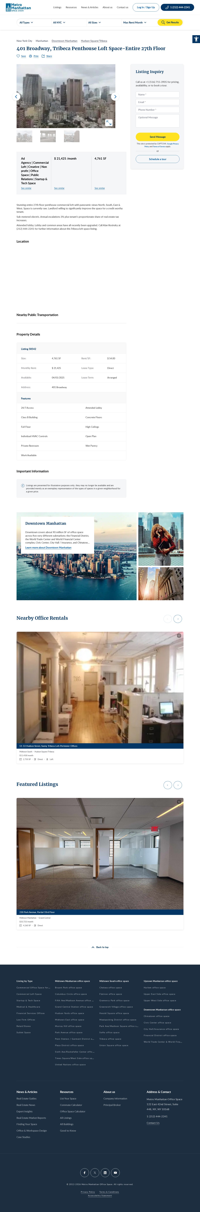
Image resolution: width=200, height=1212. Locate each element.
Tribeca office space (110, 1038)
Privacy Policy (88, 1192)
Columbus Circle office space (71, 994)
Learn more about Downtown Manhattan (48, 547)
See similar (26, 188)
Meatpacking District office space (117, 1019)
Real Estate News (26, 1105)
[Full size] (109, 122)
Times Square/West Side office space (75, 1058)
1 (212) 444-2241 (157, 1116)
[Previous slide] (16, 97)
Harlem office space (155, 987)
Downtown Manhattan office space (162, 1009)
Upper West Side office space (160, 1000)
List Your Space (68, 1098)
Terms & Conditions (109, 1192)
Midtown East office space (69, 1019)
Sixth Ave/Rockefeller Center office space (78, 1051)
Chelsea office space (110, 987)
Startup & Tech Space (28, 1000)
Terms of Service (159, 146)
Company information (115, 1098)
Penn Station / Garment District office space (79, 1038)
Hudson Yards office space (69, 1013)
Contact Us (153, 1122)
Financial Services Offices (31, 1013)
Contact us (122, 7)
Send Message (158, 137)
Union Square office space (113, 1045)
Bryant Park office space (68, 987)
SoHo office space (109, 1032)
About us (107, 7)
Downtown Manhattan (64, 41)
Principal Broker (112, 1105)
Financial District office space (160, 1035)
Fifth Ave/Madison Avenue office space (76, 1000)
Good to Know (68, 1130)
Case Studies (23, 1137)
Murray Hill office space (68, 1026)
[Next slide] (115, 97)
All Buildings (66, 1124)
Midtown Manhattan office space (72, 981)
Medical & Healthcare (28, 1006)
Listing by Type (25, 981)
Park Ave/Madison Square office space (120, 1026)
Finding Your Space (27, 1124)
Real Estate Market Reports (31, 1118)
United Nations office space (70, 1064)
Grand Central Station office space (74, 1006)
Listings (57, 7)
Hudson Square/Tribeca (94, 41)
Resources (71, 7)
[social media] (84, 1172)
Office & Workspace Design (32, 1130)
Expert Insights (25, 1111)
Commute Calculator (71, 1105)
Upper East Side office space (159, 994)
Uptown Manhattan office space (161, 981)
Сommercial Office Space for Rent (35, 987)
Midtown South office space (114, 981)
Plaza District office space (69, 1045)
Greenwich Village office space (116, 1006)
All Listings (66, 1118)
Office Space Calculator (72, 1111)
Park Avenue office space (69, 1032)
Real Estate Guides (26, 1098)
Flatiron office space (110, 994)
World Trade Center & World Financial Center (168, 1041)
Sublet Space (24, 1032)
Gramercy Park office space (114, 1000)
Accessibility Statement (100, 1195)
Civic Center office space (157, 1022)
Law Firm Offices (26, 1019)
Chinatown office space (157, 1016)
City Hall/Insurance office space (161, 1029)
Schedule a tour (157, 159)
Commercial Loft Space (29, 994)
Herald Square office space (114, 1013)
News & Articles (89, 7)
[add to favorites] (179, 636)
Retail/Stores (24, 1026)
